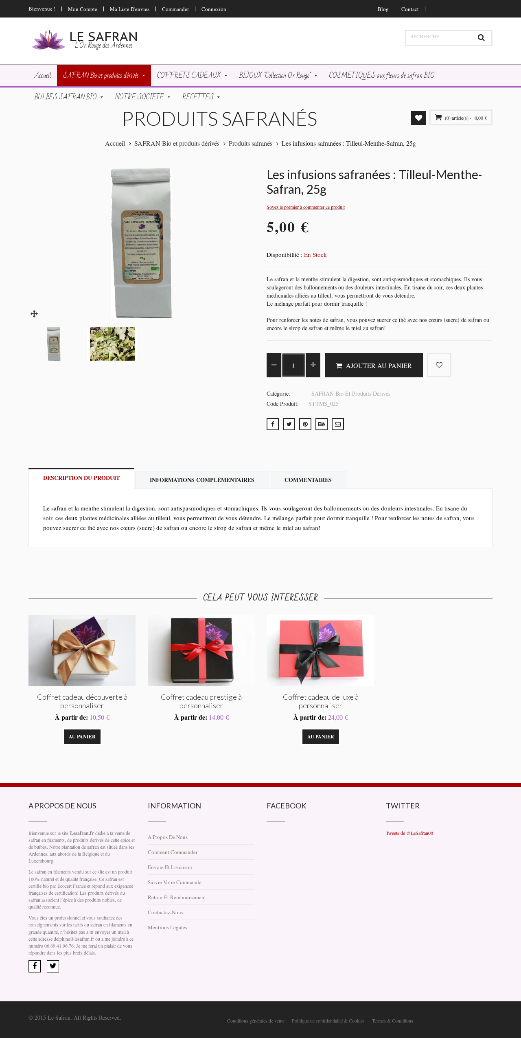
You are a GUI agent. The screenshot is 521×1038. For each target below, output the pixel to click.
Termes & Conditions (392, 1020)
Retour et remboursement (177, 897)
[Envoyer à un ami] (338, 424)
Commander (175, 9)
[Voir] (114, 736)
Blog (383, 9)
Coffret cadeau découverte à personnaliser (82, 701)
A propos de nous (168, 837)
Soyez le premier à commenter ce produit (306, 207)
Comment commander (172, 852)
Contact (410, 9)
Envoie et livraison (170, 867)
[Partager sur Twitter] (289, 424)
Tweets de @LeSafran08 (409, 833)
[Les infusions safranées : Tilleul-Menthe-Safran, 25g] (35, 313)
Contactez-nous (165, 912)
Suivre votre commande (174, 882)
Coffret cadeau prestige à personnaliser (201, 701)
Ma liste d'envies (129, 9)
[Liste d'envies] (50, 736)
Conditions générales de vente (256, 1020)
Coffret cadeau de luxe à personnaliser (321, 701)
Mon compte (82, 9)
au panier (82, 736)
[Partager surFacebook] (273, 424)
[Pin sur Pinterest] (305, 424)
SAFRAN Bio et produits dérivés (176, 143)
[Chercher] (481, 38)
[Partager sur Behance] (321, 424)
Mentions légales (167, 927)
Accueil (115, 143)
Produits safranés (250, 143)
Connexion (213, 9)
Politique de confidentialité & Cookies (328, 1020)
